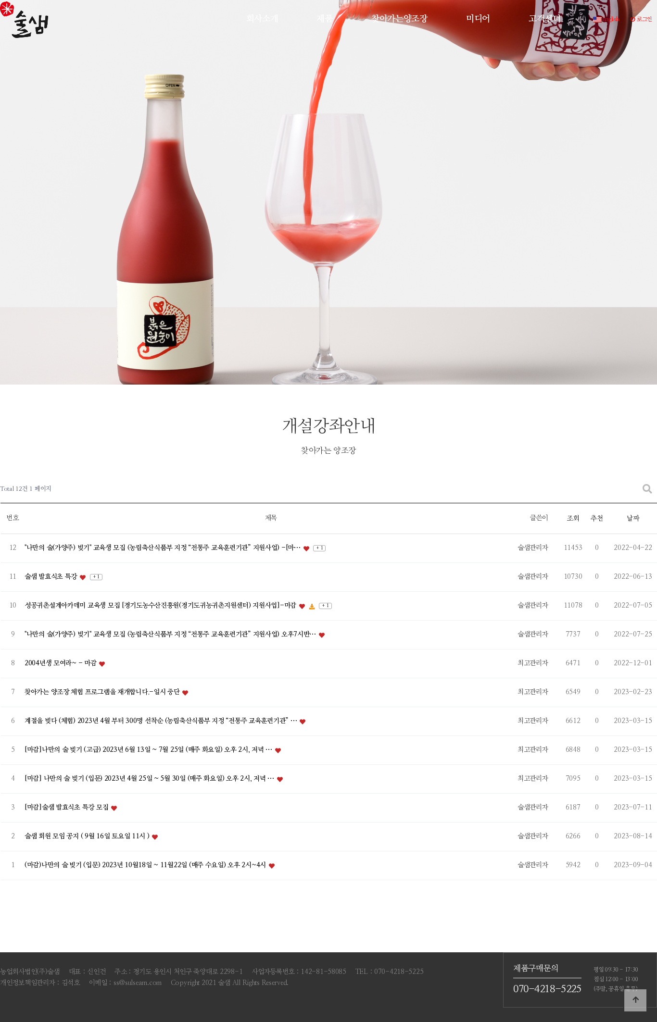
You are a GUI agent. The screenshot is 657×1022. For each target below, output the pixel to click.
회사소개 (262, 19)
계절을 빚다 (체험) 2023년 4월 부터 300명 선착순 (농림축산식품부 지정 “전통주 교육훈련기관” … (162, 721)
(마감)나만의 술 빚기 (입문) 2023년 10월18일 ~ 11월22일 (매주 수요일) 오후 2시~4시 (146, 865)
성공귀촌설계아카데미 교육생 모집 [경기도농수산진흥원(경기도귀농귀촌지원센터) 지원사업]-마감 (161, 605)
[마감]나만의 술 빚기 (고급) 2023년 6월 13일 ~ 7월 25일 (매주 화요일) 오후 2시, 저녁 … (149, 750)
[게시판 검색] (647, 489)
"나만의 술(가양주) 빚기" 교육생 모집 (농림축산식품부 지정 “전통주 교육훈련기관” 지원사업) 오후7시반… (171, 634)
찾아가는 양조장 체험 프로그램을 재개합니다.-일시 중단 (103, 692)
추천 (597, 518)
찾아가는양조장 (399, 19)
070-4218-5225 (547, 989)
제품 (324, 19)
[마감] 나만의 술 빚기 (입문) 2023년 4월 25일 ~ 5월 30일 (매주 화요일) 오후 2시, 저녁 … (150, 778)
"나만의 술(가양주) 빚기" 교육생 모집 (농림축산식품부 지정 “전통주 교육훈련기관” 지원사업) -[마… (163, 548)
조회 (573, 518)
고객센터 (545, 19)
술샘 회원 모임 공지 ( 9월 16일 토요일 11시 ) (88, 836)
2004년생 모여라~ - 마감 (61, 663)
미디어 (478, 19)
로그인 (643, 19)
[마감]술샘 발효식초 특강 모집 (67, 807)
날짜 (633, 518)
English (610, 19)
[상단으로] (635, 1000)
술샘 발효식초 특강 (52, 576)
